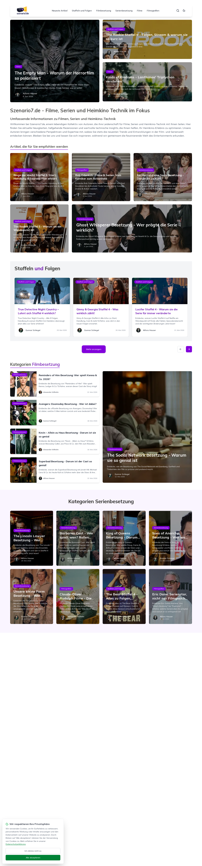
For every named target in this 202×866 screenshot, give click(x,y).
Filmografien (153, 10)
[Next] (189, 349)
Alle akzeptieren (33, 857)
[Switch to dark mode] (184, 10)
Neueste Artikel (59, 10)
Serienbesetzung (123, 10)
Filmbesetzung (103, 10)
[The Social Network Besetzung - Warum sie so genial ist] (147, 427)
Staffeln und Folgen (82, 10)
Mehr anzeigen (93, 349)
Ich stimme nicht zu (33, 851)
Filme (139, 10)
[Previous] (180, 349)
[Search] (177, 10)
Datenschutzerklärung (16, 844)
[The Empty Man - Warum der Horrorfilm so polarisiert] (54, 61)
